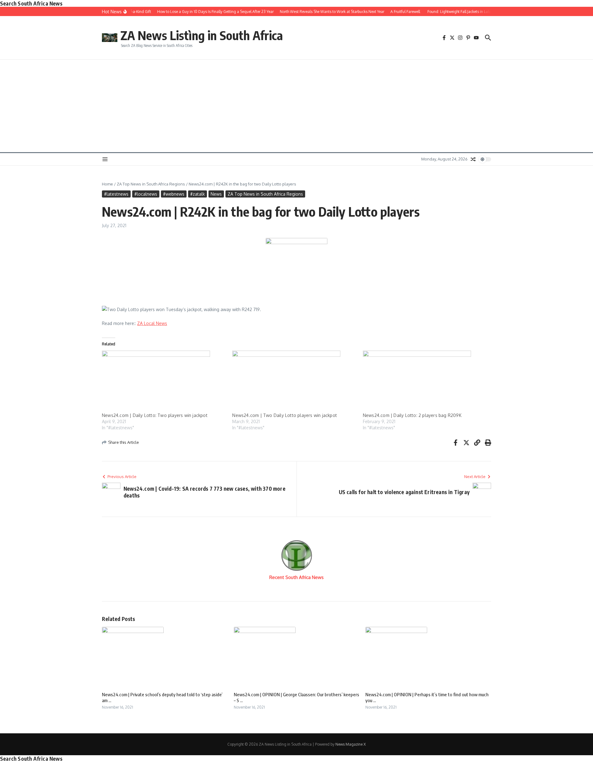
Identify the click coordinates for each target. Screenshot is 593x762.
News (216, 194)
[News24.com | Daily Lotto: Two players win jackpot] (164, 381)
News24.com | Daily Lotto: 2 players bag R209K (412, 415)
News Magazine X (350, 744)
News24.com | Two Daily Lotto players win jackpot (284, 415)
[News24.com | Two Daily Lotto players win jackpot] (294, 381)
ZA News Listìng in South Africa (201, 35)
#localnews (145, 194)
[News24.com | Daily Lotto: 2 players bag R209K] (425, 381)
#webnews (173, 194)
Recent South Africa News (296, 577)
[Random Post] (473, 159)
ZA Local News (152, 323)
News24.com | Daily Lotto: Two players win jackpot (155, 415)
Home (107, 183)
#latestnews (116, 194)
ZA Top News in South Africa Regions (151, 183)
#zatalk (197, 194)
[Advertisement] (296, 106)
